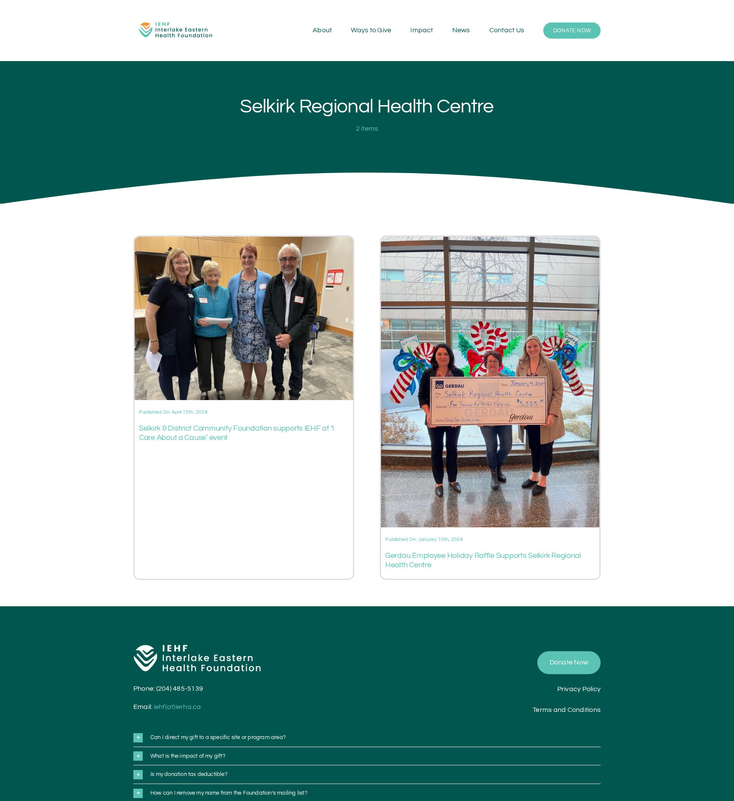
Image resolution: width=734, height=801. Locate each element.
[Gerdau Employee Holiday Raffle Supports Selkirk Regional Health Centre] (490, 241)
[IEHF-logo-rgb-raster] (175, 19)
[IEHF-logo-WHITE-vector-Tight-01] (197, 647)
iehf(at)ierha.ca (177, 706)
